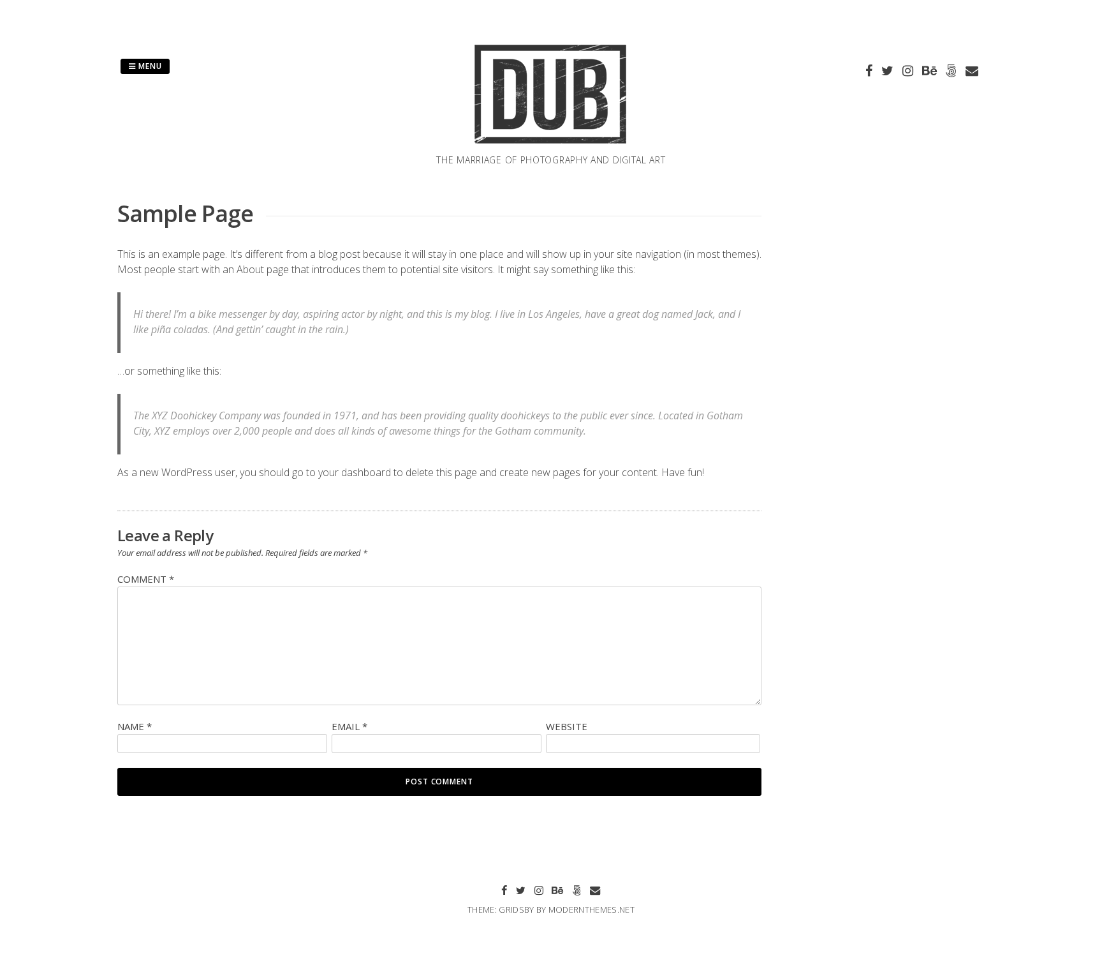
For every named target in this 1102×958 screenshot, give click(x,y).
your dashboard (354, 472)
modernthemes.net (591, 909)
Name (134, 726)
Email (349, 726)
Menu (149, 66)
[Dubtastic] (551, 145)
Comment (145, 579)
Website (566, 726)
